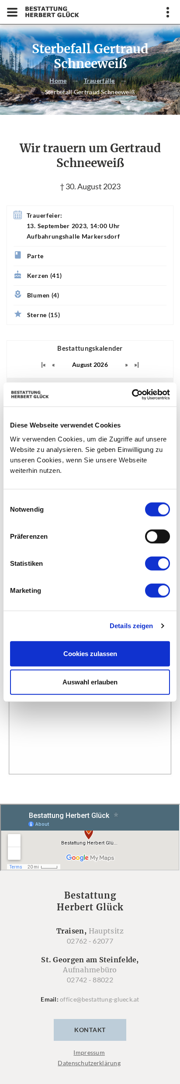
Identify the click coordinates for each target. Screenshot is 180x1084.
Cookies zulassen (90, 653)
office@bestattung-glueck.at (99, 999)
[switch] (157, 536)
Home (57, 80)
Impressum (89, 1052)
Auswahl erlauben (90, 682)
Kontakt (90, 1029)
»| (136, 364)
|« (43, 364)
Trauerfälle (99, 80)
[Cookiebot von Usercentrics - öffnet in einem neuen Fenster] (131, 394)
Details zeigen (131, 625)
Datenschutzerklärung (89, 1063)
